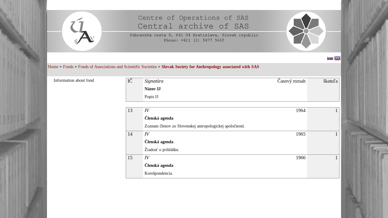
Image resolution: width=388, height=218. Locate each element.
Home (53, 66)
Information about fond (74, 80)
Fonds (68, 66)
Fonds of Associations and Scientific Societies (117, 66)
